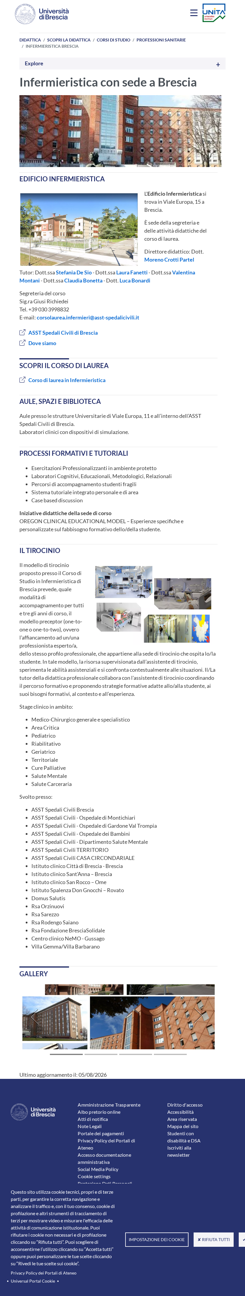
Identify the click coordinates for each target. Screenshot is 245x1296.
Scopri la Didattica (69, 39)
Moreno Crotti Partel (169, 259)
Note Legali (90, 1126)
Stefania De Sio (74, 272)
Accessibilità (180, 1112)
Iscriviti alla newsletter (179, 1151)
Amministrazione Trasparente (109, 1104)
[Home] (42, 14)
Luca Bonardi (135, 280)
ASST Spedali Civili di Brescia (63, 332)
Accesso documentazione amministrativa (104, 1158)
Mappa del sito (183, 1126)
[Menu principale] (195, 14)
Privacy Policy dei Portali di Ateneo (43, 1273)
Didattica (30, 39)
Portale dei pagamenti (101, 1133)
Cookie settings (94, 1176)
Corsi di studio (113, 39)
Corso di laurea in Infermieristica (66, 380)
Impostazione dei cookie (157, 1239)
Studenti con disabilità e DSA (183, 1136)
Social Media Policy (98, 1169)
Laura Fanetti (132, 272)
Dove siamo (42, 343)
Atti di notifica (93, 1119)
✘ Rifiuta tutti (213, 1239)
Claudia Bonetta (83, 280)
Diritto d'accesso (185, 1104)
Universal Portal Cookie (33, 1281)
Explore (34, 63)
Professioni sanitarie (161, 39)
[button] (34, 1016)
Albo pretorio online (99, 1112)
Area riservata (182, 1119)
